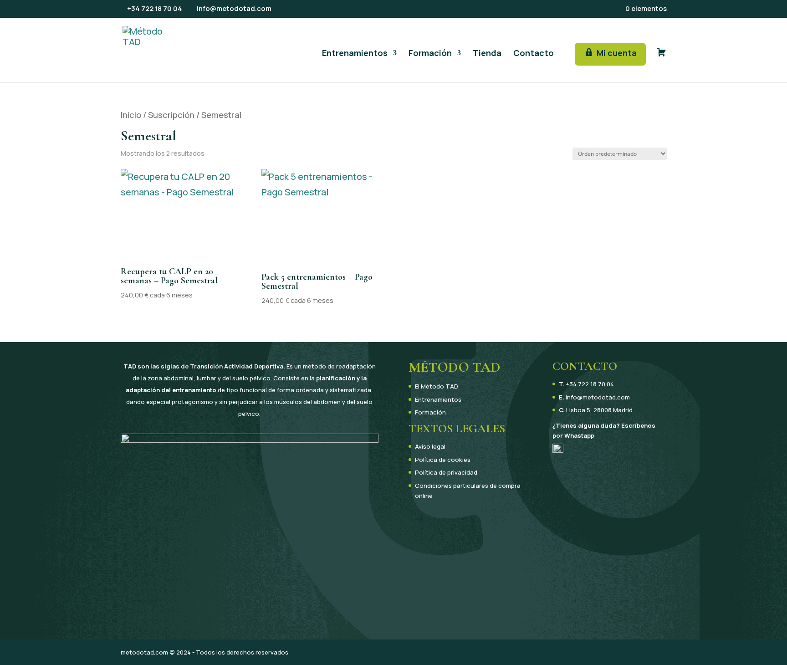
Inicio (131, 115)
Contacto (533, 54)
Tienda (487, 54)
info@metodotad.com (598, 397)
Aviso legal (430, 446)
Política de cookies (442, 459)
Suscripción (171, 115)
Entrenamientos (355, 54)
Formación (430, 54)
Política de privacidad (446, 472)
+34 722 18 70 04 (590, 384)
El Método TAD (436, 386)
